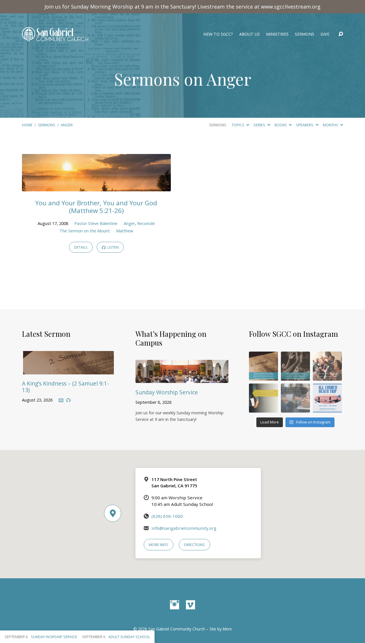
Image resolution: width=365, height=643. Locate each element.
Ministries (277, 34)
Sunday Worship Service (166, 392)
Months (331, 124)
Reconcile (146, 223)
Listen (113, 247)
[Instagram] (174, 604)
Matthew (124, 231)
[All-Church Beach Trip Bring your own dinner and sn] (327, 398)
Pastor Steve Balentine (95, 223)
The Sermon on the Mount (85, 231)
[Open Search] (340, 34)
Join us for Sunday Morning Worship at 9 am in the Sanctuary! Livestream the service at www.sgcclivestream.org (182, 6)
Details (81, 247)
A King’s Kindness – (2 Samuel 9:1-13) (65, 387)
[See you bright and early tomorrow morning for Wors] (263, 366)
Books (281, 124)
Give (325, 34)
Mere (227, 629)
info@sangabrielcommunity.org (183, 528)
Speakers (305, 124)
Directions (194, 544)
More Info (158, 544)
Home (27, 124)
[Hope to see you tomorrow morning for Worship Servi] (327, 366)
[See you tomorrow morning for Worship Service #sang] (295, 398)
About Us (249, 34)
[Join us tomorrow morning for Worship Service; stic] (295, 366)
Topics (238, 124)
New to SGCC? (218, 34)
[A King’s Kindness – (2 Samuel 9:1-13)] (68, 370)
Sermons (304, 34)
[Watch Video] (61, 400)
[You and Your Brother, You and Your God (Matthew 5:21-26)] (96, 187)
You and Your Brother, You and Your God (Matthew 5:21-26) (96, 206)
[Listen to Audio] (68, 400)
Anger (67, 124)
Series (260, 124)
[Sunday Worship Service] (181, 379)
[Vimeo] (190, 604)
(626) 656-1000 (167, 516)
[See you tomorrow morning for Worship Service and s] (263, 398)
